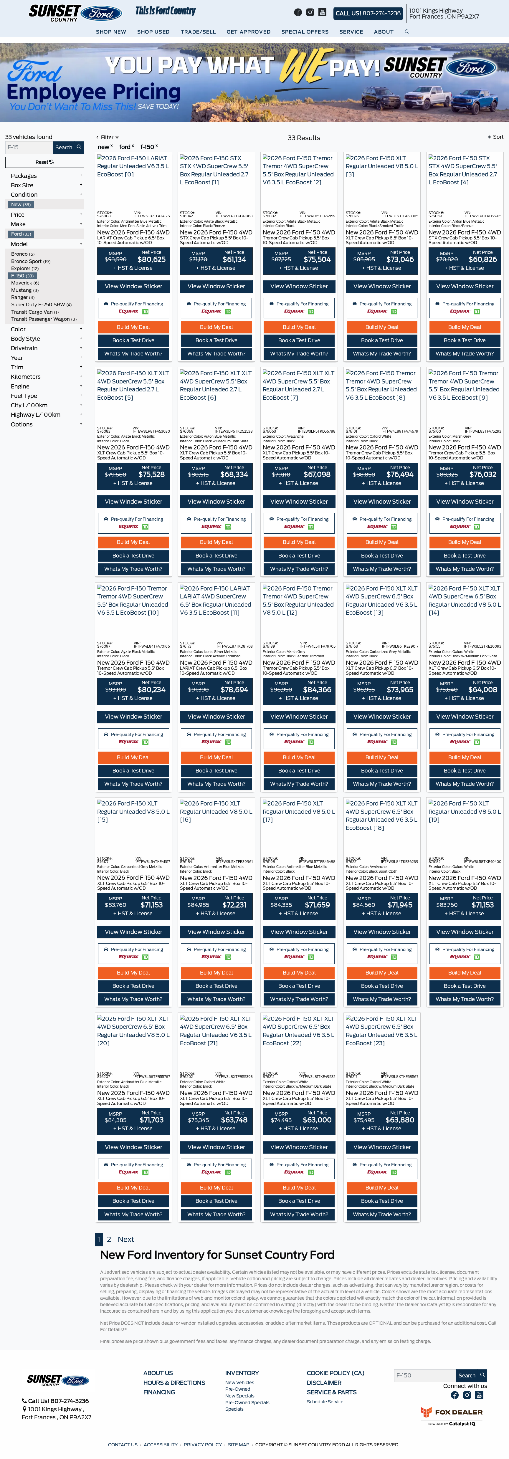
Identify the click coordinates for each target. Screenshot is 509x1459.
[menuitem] (46, 204)
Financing (159, 1392)
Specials (234, 1409)
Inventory (242, 1373)
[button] (112, 32)
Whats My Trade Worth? (133, 354)
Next (126, 1239)
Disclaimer (324, 1383)
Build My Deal (133, 327)
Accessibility (161, 1445)
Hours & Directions (174, 1383)
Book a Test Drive (133, 340)
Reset (42, 162)
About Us (158, 1373)
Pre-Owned (237, 1389)
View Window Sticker (133, 286)
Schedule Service (325, 1402)
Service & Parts (332, 1392)
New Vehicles (239, 1382)
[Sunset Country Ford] (76, 12)
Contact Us (123, 1445)
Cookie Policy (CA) (336, 1373)
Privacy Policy (203, 1445)
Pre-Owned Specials (247, 1402)
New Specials (239, 1396)
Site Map (239, 1445)
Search (63, 147)
